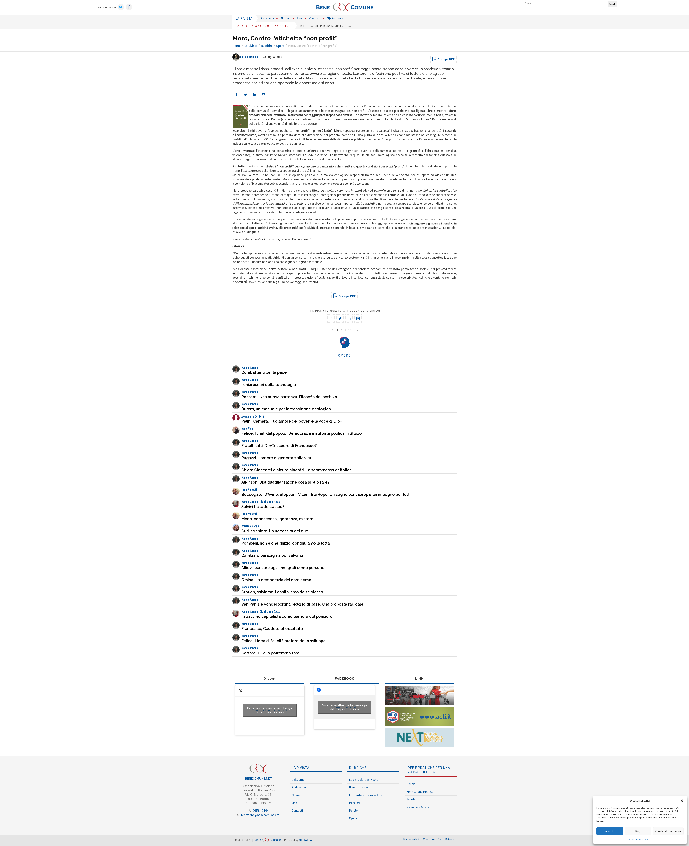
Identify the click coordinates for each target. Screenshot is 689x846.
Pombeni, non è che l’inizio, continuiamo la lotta (285, 543)
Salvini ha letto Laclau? (262, 506)
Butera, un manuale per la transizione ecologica (286, 409)
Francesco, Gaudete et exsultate (272, 628)
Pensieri (354, 803)
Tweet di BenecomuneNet (269, 710)
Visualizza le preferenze (668, 831)
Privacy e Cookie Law (638, 839)
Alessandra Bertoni (252, 416)
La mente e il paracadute (365, 795)
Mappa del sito (412, 839)
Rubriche (357, 767)
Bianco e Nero (358, 787)
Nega (638, 831)
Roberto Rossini (249, 57)
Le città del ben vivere (363, 779)
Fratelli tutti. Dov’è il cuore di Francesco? (279, 445)
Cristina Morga (250, 526)
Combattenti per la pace (264, 372)
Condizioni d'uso (433, 839)
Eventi (410, 799)
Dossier (411, 784)
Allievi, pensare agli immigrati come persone (282, 567)
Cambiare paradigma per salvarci (272, 555)
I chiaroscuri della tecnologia (268, 384)
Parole (353, 810)
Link (300, 18)
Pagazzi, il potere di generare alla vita (276, 457)
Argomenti (338, 18)
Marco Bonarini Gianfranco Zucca (261, 502)
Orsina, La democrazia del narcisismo (276, 579)
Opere (353, 818)
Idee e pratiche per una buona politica (325, 26)
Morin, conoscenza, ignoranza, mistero (277, 518)
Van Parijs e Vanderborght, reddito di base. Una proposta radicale (302, 604)
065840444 (260, 810)
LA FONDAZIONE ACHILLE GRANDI (262, 26)
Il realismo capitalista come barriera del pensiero (286, 616)
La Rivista (300, 767)
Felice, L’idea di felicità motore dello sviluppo (283, 640)
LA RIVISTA (243, 18)
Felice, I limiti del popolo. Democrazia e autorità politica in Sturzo (301, 433)
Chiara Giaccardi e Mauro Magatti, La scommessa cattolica (296, 470)
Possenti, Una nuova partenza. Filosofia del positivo (289, 396)
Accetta (609, 831)
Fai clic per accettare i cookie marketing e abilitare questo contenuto (269, 710)
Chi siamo (298, 779)
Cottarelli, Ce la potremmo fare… (271, 653)
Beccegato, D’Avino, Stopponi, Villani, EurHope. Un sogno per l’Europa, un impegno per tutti (325, 494)
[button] (682, 800)
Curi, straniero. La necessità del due (274, 531)
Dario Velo (247, 428)
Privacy (449, 839)
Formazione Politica (419, 791)
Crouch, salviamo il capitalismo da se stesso (282, 592)
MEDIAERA (305, 840)
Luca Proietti (249, 489)
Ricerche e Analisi (418, 807)
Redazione (267, 18)
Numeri (285, 18)
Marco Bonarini (250, 367)
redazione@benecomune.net (260, 815)
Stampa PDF (446, 59)
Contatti (315, 18)
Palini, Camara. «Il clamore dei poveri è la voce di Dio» (291, 421)
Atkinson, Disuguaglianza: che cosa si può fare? (285, 482)
